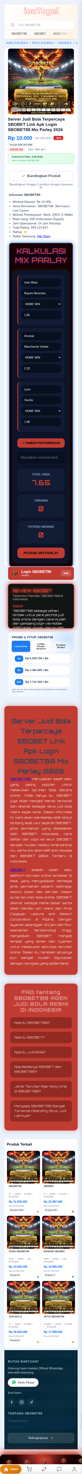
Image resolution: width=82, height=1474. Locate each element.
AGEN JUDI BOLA (17, 43)
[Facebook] (11, 1402)
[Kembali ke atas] (74, 1445)
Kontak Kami (17, 1427)
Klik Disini (43, 236)
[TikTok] (31, 1402)
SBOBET (40, 33)
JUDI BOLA (65, 43)
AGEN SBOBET (64, 33)
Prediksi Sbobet (61, 646)
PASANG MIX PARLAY (41, 553)
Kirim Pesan (26, 1383)
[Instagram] (21, 1402)
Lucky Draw (21, 647)
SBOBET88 (19, 33)
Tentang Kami (18, 1421)
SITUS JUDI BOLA (43, 43)
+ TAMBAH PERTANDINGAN (41, 443)
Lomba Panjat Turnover (41, 646)
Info (66, 573)
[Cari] (13, 25)
